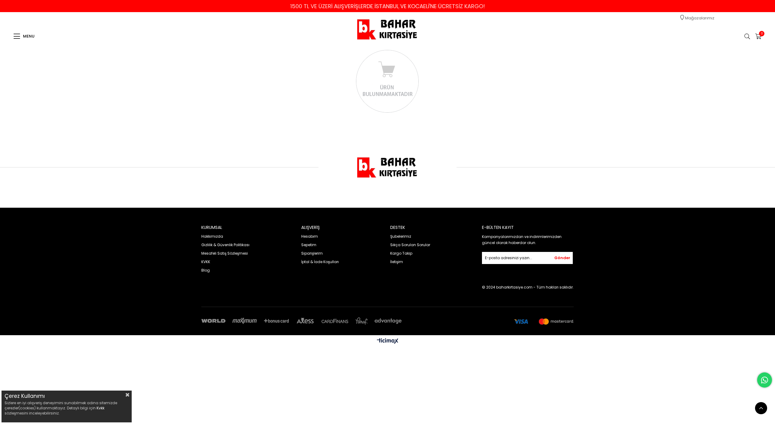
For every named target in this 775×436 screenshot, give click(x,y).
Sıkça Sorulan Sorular (410, 244)
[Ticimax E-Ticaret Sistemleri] (387, 341)
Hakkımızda (212, 236)
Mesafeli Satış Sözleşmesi (224, 253)
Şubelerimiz (400, 236)
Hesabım (309, 236)
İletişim (396, 261)
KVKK (205, 261)
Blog (205, 270)
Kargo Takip (401, 253)
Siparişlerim (312, 253)
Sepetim (308, 244)
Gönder (562, 258)
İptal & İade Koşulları (320, 261)
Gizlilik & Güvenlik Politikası (225, 244)
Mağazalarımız (699, 18)
